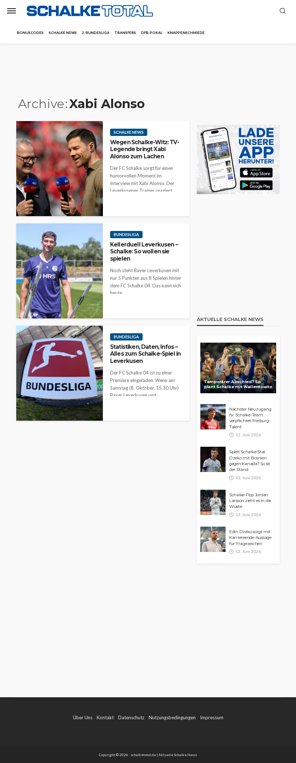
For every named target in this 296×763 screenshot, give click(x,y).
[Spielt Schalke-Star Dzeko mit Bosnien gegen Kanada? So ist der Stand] (213, 459)
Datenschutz (131, 717)
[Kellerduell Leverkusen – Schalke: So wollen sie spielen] (59, 270)
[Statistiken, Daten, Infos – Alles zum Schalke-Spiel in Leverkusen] (59, 373)
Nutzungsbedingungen (172, 717)
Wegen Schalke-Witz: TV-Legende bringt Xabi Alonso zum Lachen (144, 149)
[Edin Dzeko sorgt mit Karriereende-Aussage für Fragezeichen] (213, 539)
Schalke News (63, 32)
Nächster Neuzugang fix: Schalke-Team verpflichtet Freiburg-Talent (250, 418)
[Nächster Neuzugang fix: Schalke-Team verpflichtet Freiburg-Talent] (213, 416)
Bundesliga (126, 234)
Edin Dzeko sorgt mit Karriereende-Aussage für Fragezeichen (250, 537)
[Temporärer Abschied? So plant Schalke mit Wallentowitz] (238, 368)
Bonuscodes (30, 32)
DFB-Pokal (151, 32)
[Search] (283, 11)
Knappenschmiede (186, 32)
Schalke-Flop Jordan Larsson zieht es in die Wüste (250, 500)
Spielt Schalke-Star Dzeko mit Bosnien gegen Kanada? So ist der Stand (249, 460)
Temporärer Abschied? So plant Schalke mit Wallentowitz (238, 384)
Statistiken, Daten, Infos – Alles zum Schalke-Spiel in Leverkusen (145, 353)
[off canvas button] (11, 11)
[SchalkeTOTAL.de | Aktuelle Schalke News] (90, 11)
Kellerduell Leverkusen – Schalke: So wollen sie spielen (144, 251)
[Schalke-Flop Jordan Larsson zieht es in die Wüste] (213, 502)
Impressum (211, 717)
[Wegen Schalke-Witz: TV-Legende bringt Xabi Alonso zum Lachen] (59, 168)
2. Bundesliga (95, 32)
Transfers (125, 32)
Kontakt (105, 717)
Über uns (82, 717)
